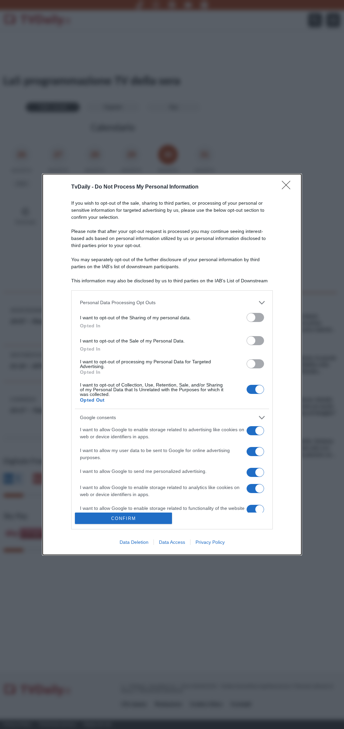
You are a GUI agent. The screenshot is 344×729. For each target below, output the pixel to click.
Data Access (172, 542)
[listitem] (172, 302)
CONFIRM (123, 518)
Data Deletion (134, 542)
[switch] (255, 317)
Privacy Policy (210, 542)
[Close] (288, 187)
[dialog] (172, 364)
